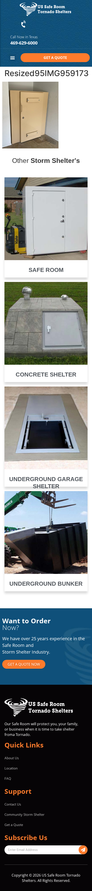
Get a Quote (13, 824)
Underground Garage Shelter (46, 482)
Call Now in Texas (24, 36)
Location (11, 768)
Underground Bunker (46, 583)
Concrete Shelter (46, 374)
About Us (11, 758)
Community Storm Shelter (24, 814)
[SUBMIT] (83, 849)
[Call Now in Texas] (24, 24)
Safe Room (46, 270)
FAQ (7, 778)
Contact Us (12, 804)
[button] (12, 57)
